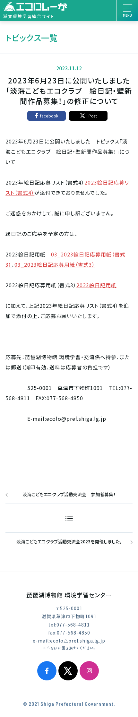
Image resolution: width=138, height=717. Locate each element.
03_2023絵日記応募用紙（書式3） (54, 264)
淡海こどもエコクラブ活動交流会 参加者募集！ (69, 494)
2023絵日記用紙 (96, 285)
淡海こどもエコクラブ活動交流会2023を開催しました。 (69, 541)
